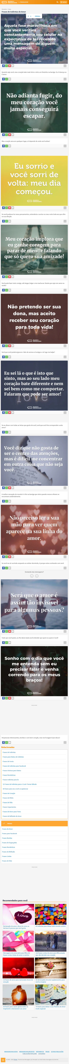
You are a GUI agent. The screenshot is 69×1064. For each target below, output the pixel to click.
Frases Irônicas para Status (12, 770)
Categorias (41, 1053)
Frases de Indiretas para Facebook (14, 766)
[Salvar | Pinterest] (9, 65)
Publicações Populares (30, 1053)
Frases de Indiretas (9, 752)
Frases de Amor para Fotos (12, 812)
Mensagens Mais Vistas (11, 1051)
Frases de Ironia (8, 761)
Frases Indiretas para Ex (11, 780)
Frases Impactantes (9, 807)
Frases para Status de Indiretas (13, 757)
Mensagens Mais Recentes (26, 1051)
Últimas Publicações (57, 1051)
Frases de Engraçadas (9, 843)
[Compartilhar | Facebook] (3, 65)
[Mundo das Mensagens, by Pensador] (18, 2)
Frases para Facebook (9, 833)
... (65, 66)
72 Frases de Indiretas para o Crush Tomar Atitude (20, 784)
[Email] (12, 65)
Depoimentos (40, 1051)
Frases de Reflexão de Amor (12, 816)
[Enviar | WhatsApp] (6, 65)
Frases (47, 1051)
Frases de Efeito (8, 798)
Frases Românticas (9, 775)
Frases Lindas (6, 856)
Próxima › (37, 16)
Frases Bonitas (7, 838)
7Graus (15, 1059)
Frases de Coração (9, 793)
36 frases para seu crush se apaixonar (15, 789)
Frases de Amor (7, 829)
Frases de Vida (7, 802)
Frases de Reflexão (8, 852)
